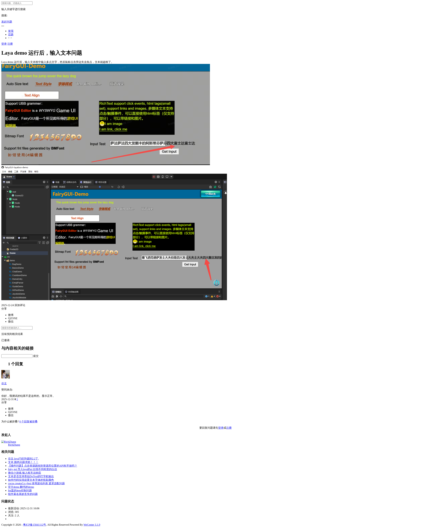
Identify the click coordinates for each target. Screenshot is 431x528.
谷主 (4, 383)
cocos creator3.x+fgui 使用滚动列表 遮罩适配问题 (36, 483)
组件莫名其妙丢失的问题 (23, 494)
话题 (10, 34)
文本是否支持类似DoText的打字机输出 (31, 476)
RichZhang (14, 444)
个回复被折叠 (28, 421)
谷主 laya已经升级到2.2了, (23, 458)
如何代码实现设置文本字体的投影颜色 (31, 479)
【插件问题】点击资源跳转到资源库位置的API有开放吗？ (42, 465)
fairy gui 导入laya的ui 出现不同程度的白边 (32, 469)
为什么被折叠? (10, 421)
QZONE (13, 318)
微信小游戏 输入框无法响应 (24, 472)
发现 (10, 31)
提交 (36, 355)
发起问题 (6, 21)
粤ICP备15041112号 (34, 524)
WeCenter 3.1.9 (92, 524)
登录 (4, 43)
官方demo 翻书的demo (21, 487)
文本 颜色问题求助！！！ (23, 462)
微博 (10, 314)
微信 (10, 321)
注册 (10, 43)
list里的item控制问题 (20, 490)
